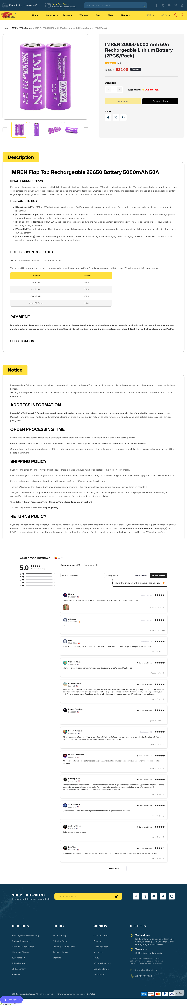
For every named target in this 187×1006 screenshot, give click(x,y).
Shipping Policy (60, 941)
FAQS (96, 957)
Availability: (134, 89)
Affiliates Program (102, 963)
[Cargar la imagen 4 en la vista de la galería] (71, 129)
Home (5, 28)
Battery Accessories (21, 941)
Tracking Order (101, 946)
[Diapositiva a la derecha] (86, 129)
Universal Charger (21, 952)
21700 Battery (18, 963)
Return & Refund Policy (64, 946)
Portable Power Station (23, 946)
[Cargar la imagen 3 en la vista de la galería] (54, 129)
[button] (50, 15)
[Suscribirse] (116, 896)
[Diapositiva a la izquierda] (5, 129)
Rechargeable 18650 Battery (25, 935)
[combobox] (115, 5)
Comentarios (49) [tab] (70, 565)
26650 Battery (19, 968)
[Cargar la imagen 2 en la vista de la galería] (36, 129)
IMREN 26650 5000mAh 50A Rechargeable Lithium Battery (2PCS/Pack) (71, 28)
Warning (57, 957)
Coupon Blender (101, 968)
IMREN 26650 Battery (22, 28)
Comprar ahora (160, 101)
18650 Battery (18, 957)
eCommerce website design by (71, 994)
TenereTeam (99, 974)
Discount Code (101, 935)
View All (16, 974)
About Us (98, 952)
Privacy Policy (59, 935)
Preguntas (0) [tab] (91, 565)
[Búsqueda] (144, 5)
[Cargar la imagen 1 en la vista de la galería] (19, 129)
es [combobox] (59, 558)
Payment (98, 941)
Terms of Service (61, 952)
